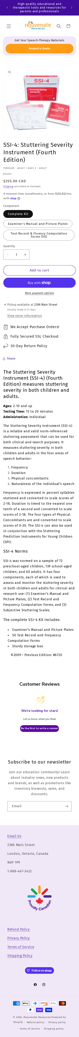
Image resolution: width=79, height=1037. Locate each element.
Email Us (14, 836)
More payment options (39, 293)
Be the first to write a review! (39, 728)
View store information (24, 316)
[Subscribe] (66, 806)
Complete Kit (18, 214)
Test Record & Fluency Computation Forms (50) (39, 235)
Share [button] (11, 358)
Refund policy (35, 1022)
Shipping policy (54, 1028)
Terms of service (30, 1028)
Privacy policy (57, 1022)
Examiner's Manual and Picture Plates (38, 224)
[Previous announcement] (7, 8)
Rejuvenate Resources (37, 1017)
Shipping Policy (20, 956)
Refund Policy (18, 929)
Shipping (8, 186)
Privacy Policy (18, 938)
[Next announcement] (72, 8)
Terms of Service (20, 947)
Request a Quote (39, 48)
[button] (9, 26)
